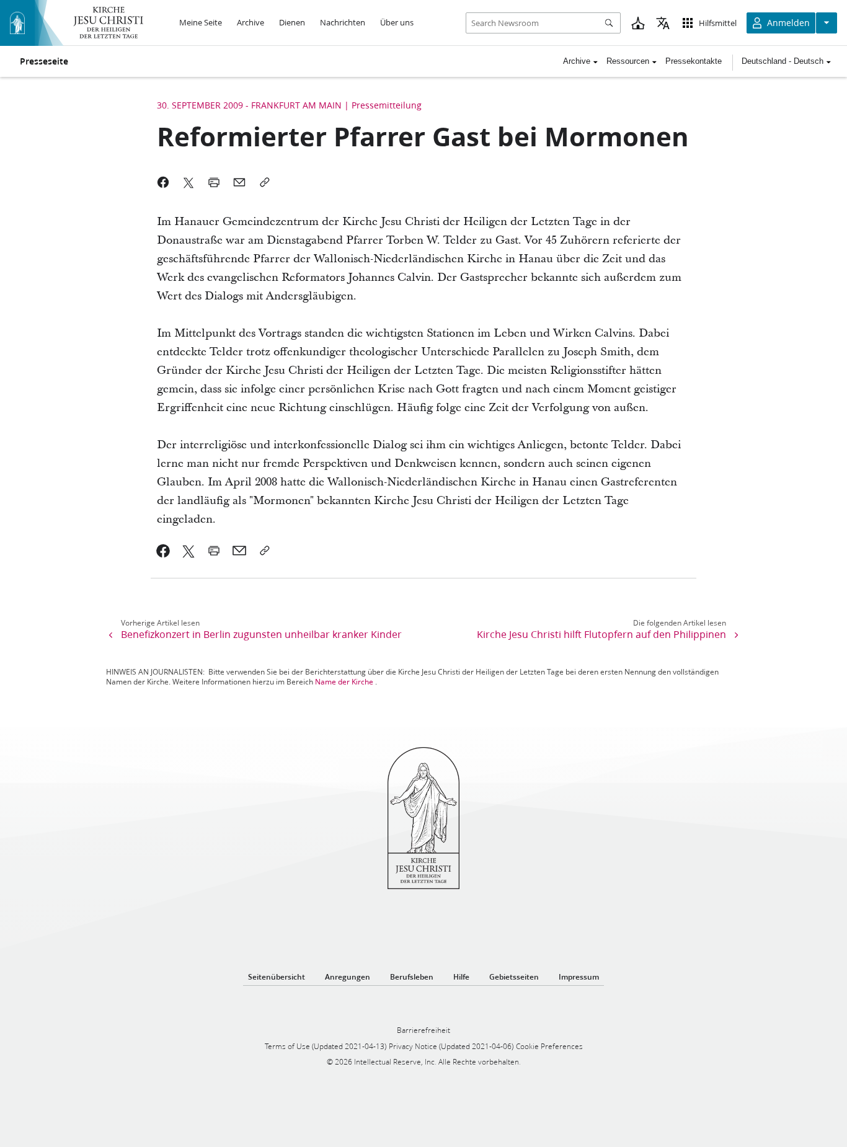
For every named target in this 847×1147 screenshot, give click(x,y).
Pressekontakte (693, 61)
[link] (163, 550)
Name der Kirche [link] (344, 681)
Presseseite (44, 61)
